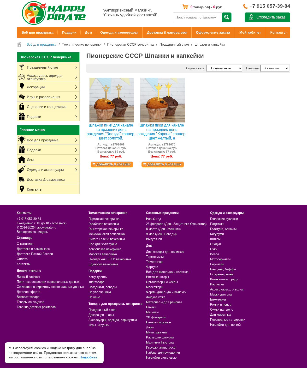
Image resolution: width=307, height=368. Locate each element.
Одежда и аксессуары (119, 32)
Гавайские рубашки (224, 219)
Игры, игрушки (99, 325)
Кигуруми (217, 234)
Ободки (215, 244)
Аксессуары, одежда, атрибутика (113, 320)
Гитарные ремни (221, 274)
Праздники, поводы (103, 287)
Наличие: (253, 68)
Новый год (153, 219)
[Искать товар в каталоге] (226, 17)
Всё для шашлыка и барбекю (167, 272)
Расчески (217, 284)
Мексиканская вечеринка (107, 234)
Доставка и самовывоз (33, 249)
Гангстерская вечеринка (106, 229)
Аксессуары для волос (227, 289)
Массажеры (154, 287)
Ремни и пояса (220, 304)
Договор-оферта (28, 292)
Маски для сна (221, 294)
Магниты (152, 312)
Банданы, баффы (223, 269)
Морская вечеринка (103, 254)
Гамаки (151, 307)
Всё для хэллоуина (103, 244)
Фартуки (152, 267)
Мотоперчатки (220, 259)
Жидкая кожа (155, 297)
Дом (88, 32)
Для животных (220, 314)
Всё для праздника (37, 32)
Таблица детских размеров (36, 307)
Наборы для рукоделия (163, 352)
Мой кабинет (250, 32)
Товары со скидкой (30, 302)
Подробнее (88, 357)
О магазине (25, 244)
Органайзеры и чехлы (162, 282)
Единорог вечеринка (103, 264)
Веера (214, 254)
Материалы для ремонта (164, 302)
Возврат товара (28, 297)
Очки (213, 249)
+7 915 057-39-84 (269, 6)
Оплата (22, 259)
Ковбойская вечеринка (105, 249)
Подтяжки (217, 224)
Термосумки (155, 257)
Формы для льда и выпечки (166, 292)
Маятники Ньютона (160, 342)
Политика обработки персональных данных (48, 282)
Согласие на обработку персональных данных (50, 287)
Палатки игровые (158, 322)
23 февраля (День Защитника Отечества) (176, 224)
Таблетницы (154, 262)
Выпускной (154, 239)
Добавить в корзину (113, 164)
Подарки (69, 32)
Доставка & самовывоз (167, 32)
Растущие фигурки (160, 337)
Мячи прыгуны (156, 332)
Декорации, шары (101, 315)
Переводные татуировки (227, 319)
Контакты (278, 32)
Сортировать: (196, 68)
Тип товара (96, 282)
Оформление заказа (213, 32)
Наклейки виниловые (161, 357)
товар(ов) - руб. (206, 7)
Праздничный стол (102, 310)
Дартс (150, 327)
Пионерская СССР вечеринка (110, 259)
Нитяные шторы (157, 277)
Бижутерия (218, 299)
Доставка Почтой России (35, 254)
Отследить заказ (270, 17)
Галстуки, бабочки (223, 229)
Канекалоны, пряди (224, 279)
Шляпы (215, 239)
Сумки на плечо (221, 309)
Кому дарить (98, 277)
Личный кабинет (28, 276)
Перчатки (217, 264)
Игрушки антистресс (161, 347)
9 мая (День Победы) (161, 234)
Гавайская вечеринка (104, 224)
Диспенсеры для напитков (165, 251)
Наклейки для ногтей (225, 324)
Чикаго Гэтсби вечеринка (107, 239)
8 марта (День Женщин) (163, 229)
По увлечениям (100, 292)
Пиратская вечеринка (104, 219)
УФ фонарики (155, 317)
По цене (94, 297)
